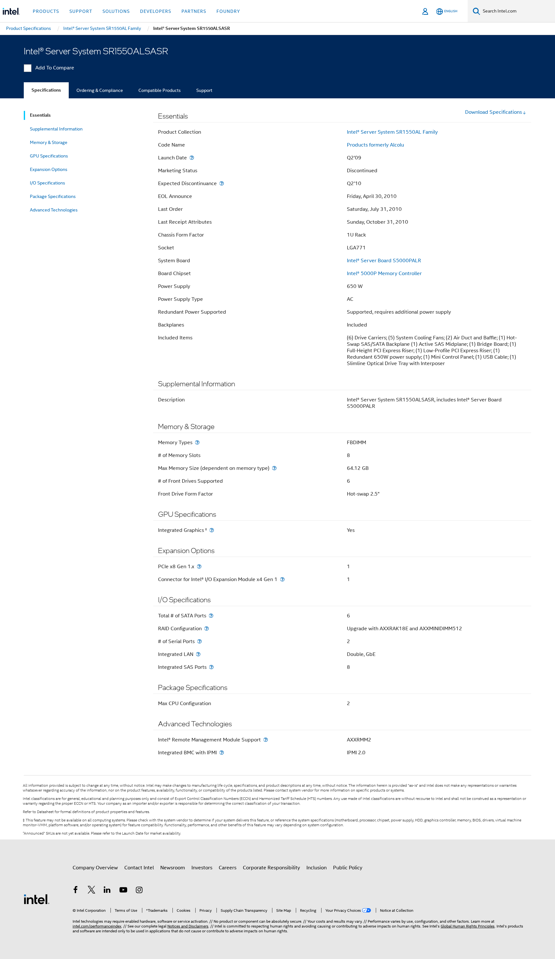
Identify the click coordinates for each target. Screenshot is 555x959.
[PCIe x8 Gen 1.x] (199, 566)
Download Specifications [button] (493, 112)
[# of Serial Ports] (199, 641)
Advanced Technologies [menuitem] (54, 210)
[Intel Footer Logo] (36, 899)
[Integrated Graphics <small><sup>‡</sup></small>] (211, 530)
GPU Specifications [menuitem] (49, 156)
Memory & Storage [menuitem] (48, 142)
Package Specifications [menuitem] (53, 196)
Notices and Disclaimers (187, 926)
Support (204, 90)
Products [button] (46, 11)
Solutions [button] (116, 11)
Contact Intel (139, 868)
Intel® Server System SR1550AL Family (392, 132)
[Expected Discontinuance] (221, 183)
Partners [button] (193, 11)
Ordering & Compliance (99, 90)
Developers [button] (155, 11)
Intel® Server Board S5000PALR (384, 260)
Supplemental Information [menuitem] (56, 129)
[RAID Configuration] (206, 628)
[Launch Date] (191, 157)
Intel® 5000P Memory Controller (384, 273)
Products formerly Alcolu (375, 145)
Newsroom (172, 868)
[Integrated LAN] (198, 654)
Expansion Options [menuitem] (48, 169)
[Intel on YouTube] (123, 891)
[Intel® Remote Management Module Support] (265, 739)
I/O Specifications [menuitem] (47, 183)
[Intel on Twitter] (91, 891)
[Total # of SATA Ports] (211, 615)
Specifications (46, 90)
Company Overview (95, 868)
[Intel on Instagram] (139, 891)
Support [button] (80, 11)
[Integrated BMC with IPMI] (221, 752)
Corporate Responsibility (271, 868)
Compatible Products (159, 90)
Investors (201, 868)
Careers (227, 868)
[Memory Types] (197, 442)
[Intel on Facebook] (75, 891)
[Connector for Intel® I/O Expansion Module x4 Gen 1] (282, 579)
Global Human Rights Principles (468, 926)
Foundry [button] (228, 11)
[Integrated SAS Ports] (211, 667)
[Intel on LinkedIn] (107, 891)
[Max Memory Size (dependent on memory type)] (274, 468)
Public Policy (347, 868)
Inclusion (316, 868)
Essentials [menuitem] (40, 115)
